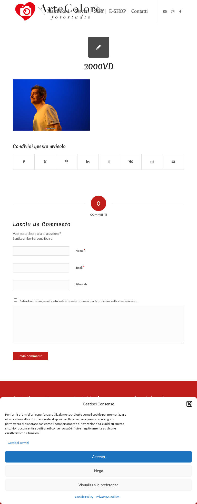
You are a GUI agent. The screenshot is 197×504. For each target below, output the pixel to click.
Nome (80, 250)
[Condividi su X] (45, 161)
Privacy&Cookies (108, 497)
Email (80, 267)
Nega (98, 471)
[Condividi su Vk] (130, 161)
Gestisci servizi (18, 443)
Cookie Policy (84, 497)
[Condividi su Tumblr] (109, 161)
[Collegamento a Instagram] (172, 11)
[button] (189, 403)
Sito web (81, 284)
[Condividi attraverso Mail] (173, 161)
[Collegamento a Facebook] (180, 11)
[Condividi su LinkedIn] (87, 161)
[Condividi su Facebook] (23, 161)
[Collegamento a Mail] (165, 11)
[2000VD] (98, 47)
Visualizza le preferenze (98, 485)
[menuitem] (58, 11)
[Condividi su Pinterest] (66, 161)
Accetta (98, 457)
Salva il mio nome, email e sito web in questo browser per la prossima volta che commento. (79, 301)
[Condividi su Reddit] (152, 161)
